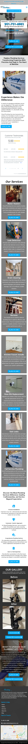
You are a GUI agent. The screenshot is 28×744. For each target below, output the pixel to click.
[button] (26, 7)
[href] (14, 732)
